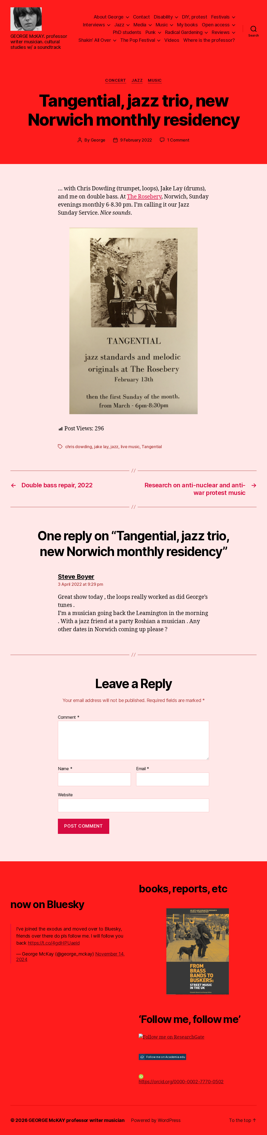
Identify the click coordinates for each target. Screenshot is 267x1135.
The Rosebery (144, 196)
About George (109, 17)
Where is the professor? (209, 40)
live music (130, 446)
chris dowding (78, 446)
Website (65, 794)
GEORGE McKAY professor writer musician (76, 1120)
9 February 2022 (136, 140)
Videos (171, 40)
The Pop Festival (137, 40)
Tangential (152, 446)
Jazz (119, 24)
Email (142, 769)
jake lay (101, 446)
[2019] (197, 951)
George (98, 140)
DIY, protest (194, 17)
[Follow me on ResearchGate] (198, 1037)
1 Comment (178, 140)
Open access (216, 24)
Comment (69, 717)
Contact (141, 17)
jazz (114, 446)
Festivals (220, 17)
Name (65, 769)
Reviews (221, 32)
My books (187, 24)
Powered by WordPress (156, 1120)
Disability (163, 17)
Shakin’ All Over (94, 40)
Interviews (94, 24)
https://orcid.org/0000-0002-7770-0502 (181, 1081)
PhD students (127, 32)
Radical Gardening (184, 32)
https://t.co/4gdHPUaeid (54, 943)
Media (140, 24)
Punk (150, 32)
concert (115, 80)
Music (162, 24)
